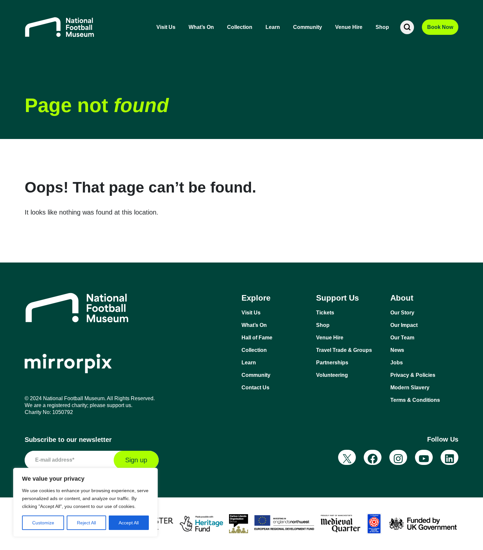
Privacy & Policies (412, 375)
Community (307, 27)
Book (440, 27)
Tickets (325, 312)
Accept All (129, 522)
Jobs (396, 362)
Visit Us (165, 27)
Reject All (86, 522)
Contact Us (255, 387)
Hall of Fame (257, 337)
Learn (272, 27)
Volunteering (332, 375)
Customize (43, 522)
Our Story (402, 312)
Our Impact (404, 325)
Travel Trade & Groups (344, 350)
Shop (382, 27)
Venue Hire (348, 27)
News (397, 350)
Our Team (402, 337)
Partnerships (332, 362)
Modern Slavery (409, 387)
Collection (239, 27)
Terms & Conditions (415, 400)
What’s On (201, 27)
